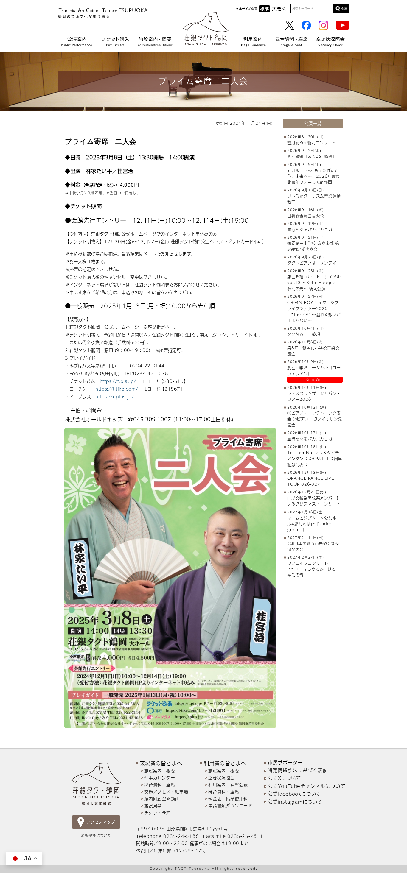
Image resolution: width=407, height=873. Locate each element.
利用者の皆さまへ (225, 763)
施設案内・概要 (159, 771)
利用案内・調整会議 (228, 785)
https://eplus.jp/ (114, 396)
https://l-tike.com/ (117, 389)
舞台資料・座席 (159, 785)
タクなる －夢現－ (305, 334)
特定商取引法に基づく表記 (298, 770)
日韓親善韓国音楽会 (305, 216)
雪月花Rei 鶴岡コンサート (311, 143)
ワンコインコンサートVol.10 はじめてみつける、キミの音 (313, 569)
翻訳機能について (96, 835)
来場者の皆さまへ (161, 763)
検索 (344, 8)
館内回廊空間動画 (161, 799)
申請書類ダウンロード (230, 805)
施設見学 (153, 805)
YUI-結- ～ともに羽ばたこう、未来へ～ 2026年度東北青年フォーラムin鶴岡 (313, 176)
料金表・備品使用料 (228, 799)
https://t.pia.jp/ (118, 381)
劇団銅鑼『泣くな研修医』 (312, 157)
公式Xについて (284, 778)
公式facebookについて (294, 793)
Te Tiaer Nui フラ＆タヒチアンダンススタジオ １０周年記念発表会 (314, 458)
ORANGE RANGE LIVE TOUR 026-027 (310, 481)
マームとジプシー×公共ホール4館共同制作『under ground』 (314, 524)
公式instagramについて (295, 801)
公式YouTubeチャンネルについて (306, 786)
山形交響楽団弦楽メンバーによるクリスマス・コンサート (314, 501)
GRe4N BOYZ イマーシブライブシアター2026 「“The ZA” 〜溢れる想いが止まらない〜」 (314, 311)
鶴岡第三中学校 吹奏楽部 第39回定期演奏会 (313, 246)
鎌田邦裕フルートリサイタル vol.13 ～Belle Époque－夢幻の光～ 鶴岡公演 (316, 282)
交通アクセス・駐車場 (166, 791)
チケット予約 (157, 813)
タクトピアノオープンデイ (312, 263)
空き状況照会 (221, 777)
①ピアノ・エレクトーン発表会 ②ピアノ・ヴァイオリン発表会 (314, 419)
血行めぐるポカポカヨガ (310, 230)
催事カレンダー (159, 777)
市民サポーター (285, 762)
